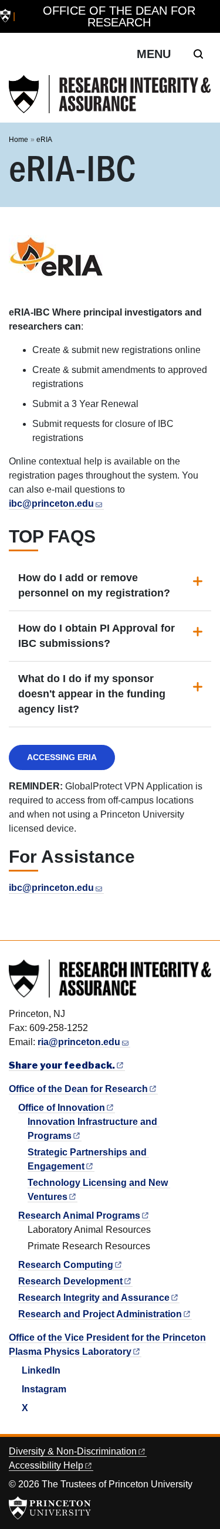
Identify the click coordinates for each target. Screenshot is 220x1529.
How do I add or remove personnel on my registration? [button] (94, 585)
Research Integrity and (94, 1298)
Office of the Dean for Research (119, 16)
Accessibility (46, 1465)
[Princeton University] (5, 17)
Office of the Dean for (78, 1089)
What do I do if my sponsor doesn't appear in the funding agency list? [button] (91, 694)
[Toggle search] (198, 54)
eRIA (44, 139)
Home (18, 139)
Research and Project (100, 1314)
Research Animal (79, 1216)
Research (65, 1265)
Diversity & (73, 1451)
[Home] (110, 94)
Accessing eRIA (62, 757)
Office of (61, 1108)
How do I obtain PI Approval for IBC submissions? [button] (96, 635)
